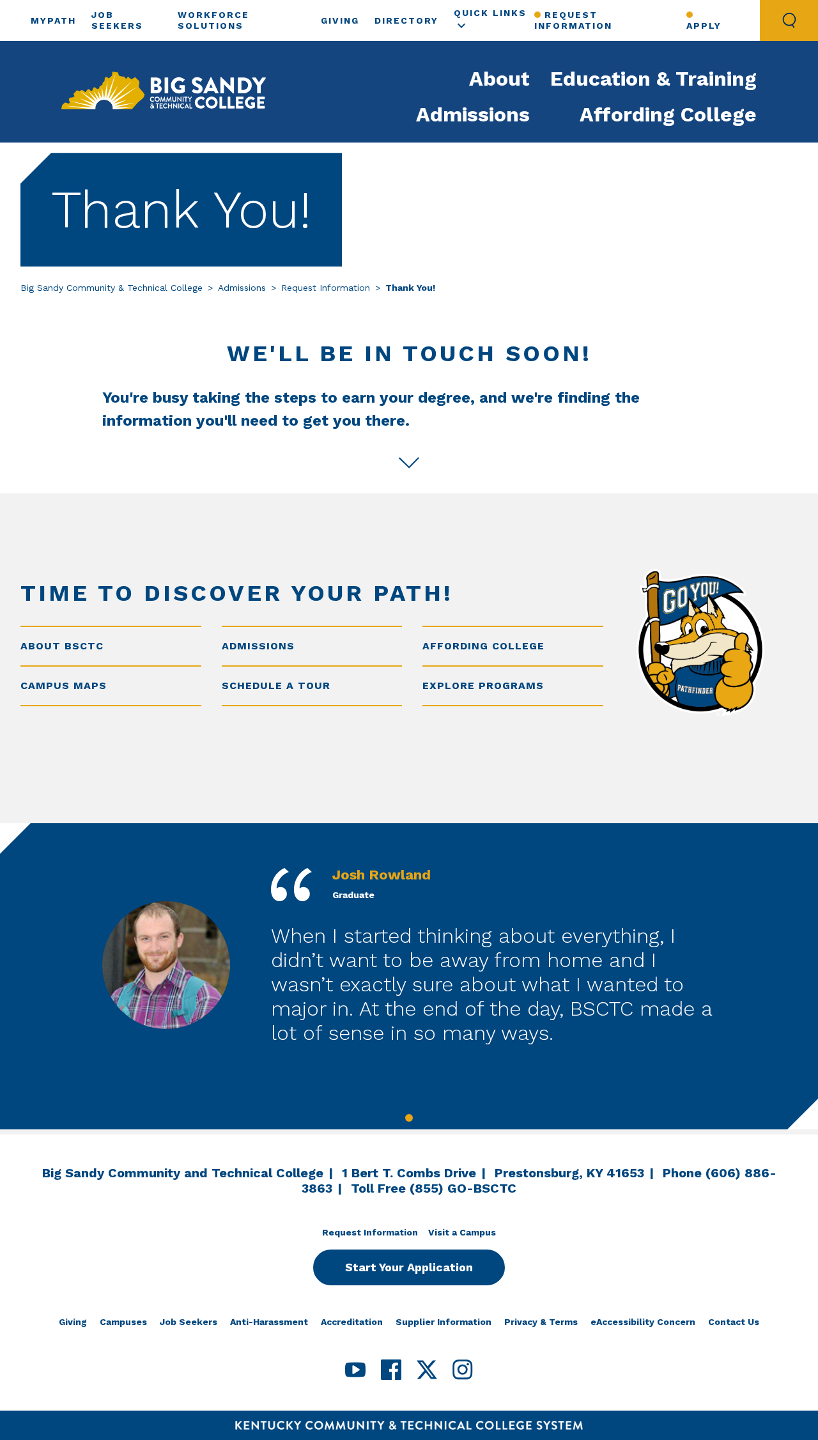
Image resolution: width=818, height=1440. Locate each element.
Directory (406, 20)
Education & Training (653, 78)
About (499, 78)
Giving (340, 20)
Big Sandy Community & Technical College (111, 288)
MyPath (53, 20)
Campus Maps (63, 685)
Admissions (473, 114)
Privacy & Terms (541, 1322)
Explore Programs (483, 685)
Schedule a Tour (276, 685)
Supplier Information (443, 1322)
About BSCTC (62, 646)
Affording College (668, 114)
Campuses (123, 1322)
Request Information (573, 20)
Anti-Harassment (269, 1322)
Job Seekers (188, 1322)
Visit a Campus (462, 1232)
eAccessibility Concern (642, 1322)
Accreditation (352, 1322)
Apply (704, 25)
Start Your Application (409, 1267)
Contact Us (733, 1322)
